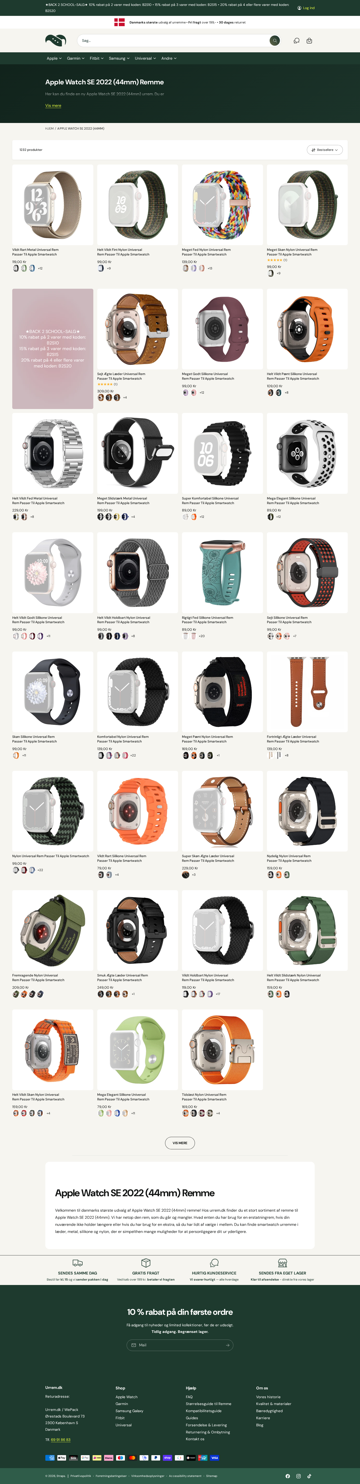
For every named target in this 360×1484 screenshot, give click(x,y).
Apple (52, 58)
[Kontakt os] (296, 40)
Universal (143, 58)
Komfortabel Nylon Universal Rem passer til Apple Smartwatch (123, 739)
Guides (192, 1418)
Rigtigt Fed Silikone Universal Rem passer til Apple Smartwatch (207, 620)
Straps (61, 1476)
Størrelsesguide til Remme (208, 1403)
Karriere (263, 1418)
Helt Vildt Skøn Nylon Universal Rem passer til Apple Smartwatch (38, 1097)
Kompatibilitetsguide (204, 1410)
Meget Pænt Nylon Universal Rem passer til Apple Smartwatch (207, 739)
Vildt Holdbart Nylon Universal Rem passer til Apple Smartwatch (208, 977)
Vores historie (268, 1397)
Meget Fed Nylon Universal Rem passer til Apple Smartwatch (206, 252)
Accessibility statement (185, 1476)
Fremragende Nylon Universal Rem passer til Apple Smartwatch (38, 977)
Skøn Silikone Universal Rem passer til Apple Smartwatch (34, 739)
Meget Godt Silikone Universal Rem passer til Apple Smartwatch (208, 376)
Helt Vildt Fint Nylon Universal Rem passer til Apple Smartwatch (123, 252)
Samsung (117, 58)
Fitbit (94, 58)
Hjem (49, 128)
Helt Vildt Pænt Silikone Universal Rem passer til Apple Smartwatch (293, 376)
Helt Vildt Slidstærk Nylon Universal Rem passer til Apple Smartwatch (294, 977)
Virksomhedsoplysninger (147, 1476)
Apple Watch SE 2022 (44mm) (80, 128)
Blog (259, 1425)
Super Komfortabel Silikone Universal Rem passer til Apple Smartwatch (210, 500)
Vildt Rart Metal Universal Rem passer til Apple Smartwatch (35, 252)
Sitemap (211, 1476)
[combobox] (179, 40)
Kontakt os (195, 1439)
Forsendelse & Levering (206, 1425)
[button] (54, 58)
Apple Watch (127, 1397)
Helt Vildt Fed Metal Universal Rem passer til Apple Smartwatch (38, 500)
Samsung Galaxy (129, 1410)
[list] (180, 22)
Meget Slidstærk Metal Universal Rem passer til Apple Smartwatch (123, 500)
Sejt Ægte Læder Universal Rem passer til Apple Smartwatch (121, 376)
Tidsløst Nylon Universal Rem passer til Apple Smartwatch (204, 1097)
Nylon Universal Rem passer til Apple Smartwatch (50, 856)
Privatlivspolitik (81, 1476)
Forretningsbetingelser (111, 1476)
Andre (166, 58)
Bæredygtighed (269, 1410)
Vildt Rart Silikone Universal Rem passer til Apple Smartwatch (121, 858)
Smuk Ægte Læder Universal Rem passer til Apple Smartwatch (122, 977)
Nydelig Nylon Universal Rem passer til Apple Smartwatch (289, 858)
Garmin (73, 58)
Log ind (309, 8)
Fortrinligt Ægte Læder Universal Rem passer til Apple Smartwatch (293, 739)
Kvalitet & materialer (273, 1403)
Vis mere (53, 105)
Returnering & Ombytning (208, 1432)
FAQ (189, 1397)
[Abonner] (227, 1345)
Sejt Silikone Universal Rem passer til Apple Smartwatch (289, 620)
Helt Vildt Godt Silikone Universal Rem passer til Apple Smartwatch (38, 620)
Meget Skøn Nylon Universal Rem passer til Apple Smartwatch (292, 252)
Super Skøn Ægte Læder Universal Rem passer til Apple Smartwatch (208, 858)
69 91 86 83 (61, 1439)
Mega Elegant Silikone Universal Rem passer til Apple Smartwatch (293, 500)
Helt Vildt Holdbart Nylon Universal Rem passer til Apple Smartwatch (123, 620)
